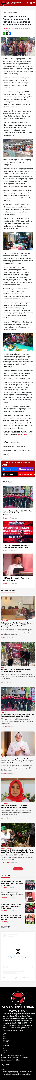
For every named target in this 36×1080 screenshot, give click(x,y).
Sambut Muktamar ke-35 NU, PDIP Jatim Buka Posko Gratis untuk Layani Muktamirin (17, 513)
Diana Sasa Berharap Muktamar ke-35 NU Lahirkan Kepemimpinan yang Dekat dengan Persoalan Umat (17, 761)
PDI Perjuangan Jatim (10, 450)
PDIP (20, 450)
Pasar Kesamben (8, 446)
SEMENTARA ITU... (6, 848)
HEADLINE (4, 712)
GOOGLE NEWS (23, 434)
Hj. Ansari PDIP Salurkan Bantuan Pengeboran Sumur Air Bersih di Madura (17, 670)
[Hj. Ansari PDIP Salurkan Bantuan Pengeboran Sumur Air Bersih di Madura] (18, 654)
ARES (4, 818)
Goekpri (6, 518)
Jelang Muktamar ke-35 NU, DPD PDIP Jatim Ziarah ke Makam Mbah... (11, 906)
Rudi (4, 637)
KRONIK (3, 667)
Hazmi (4, 682)
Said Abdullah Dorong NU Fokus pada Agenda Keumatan (12, 894)
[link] (18, 46)
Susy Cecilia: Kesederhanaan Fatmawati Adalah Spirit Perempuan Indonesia (17, 546)
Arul (5, 550)
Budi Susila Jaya (15, 442)
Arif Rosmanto (8, 28)
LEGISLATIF (4, 621)
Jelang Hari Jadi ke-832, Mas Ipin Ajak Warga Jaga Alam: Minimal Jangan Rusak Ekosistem (17, 851)
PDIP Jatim (26, 450)
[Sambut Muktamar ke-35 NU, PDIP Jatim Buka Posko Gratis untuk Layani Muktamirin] (18, 699)
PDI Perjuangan (20, 446)
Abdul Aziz (6, 862)
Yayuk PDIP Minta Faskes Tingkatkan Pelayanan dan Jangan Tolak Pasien (14, 806)
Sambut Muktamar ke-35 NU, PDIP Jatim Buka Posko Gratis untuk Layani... (12, 883)
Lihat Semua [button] (18, 869)
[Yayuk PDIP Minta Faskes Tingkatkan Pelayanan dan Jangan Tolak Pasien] (18, 790)
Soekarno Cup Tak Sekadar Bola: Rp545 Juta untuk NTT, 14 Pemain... (12, 917)
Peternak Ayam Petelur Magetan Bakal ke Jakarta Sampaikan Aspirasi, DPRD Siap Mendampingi (16, 625)
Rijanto (5, 454)
